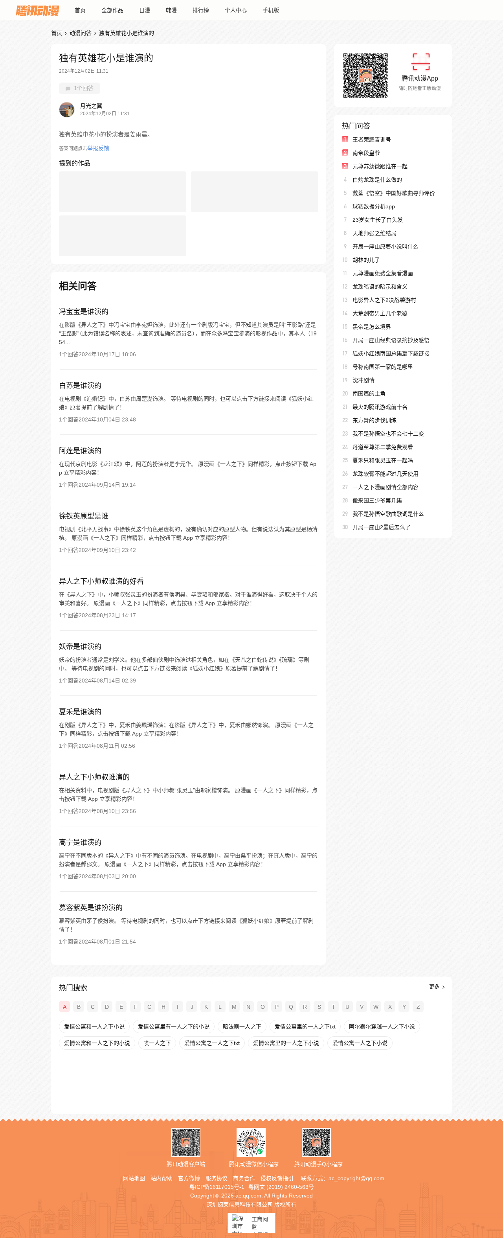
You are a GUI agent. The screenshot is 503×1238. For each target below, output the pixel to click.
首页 (80, 10)
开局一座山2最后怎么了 (381, 527)
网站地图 (134, 1178)
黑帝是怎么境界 (371, 327)
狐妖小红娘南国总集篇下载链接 (391, 353)
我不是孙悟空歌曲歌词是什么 (388, 514)
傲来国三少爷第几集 (377, 500)
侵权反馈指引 (277, 1178)
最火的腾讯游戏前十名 (380, 407)
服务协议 (217, 1178)
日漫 (144, 10)
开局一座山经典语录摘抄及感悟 (391, 340)
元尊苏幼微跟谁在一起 (380, 166)
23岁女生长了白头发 (377, 220)
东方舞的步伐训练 (374, 420)
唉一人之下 (157, 1043)
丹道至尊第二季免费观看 (382, 447)
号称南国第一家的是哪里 (382, 367)
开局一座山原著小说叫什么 (385, 246)
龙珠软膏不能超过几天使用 (385, 474)
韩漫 (171, 10)
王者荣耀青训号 (371, 139)
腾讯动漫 (37, 10)
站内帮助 (162, 1178)
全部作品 (112, 10)
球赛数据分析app (373, 206)
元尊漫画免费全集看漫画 (382, 273)
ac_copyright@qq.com (356, 1178)
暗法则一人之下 (242, 1026)
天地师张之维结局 (374, 233)
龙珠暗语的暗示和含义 (380, 286)
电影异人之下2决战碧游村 (384, 300)
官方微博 (189, 1178)
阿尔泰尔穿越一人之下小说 (382, 1026)
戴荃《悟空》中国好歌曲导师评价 (393, 193)
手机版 (271, 10)
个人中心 (236, 10)
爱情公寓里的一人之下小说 (286, 1043)
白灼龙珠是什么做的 (377, 180)
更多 (435, 987)
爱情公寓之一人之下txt (212, 1043)
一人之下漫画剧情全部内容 (385, 487)
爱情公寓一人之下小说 (359, 1043)
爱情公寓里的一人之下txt (305, 1026)
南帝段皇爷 (366, 153)
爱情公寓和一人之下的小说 (97, 1043)
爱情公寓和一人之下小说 (94, 1026)
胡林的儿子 (366, 260)
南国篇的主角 (369, 393)
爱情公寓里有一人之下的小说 (173, 1026)
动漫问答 (81, 33)
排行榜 (201, 10)
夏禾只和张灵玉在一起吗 (382, 460)
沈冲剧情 (363, 380)
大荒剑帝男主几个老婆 (380, 313)
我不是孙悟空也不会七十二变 (388, 433)
